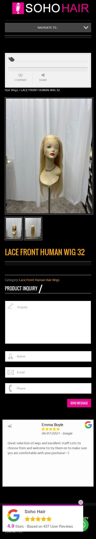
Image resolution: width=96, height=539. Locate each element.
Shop (19, 85)
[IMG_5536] (33, 228)
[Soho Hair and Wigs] (51, 8)
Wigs (28, 85)
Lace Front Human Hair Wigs (39, 280)
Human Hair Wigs (47, 85)
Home (9, 85)
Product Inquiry (21, 288)
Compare (20, 80)
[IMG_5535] (14, 228)
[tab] (23, 288)
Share (43, 80)
